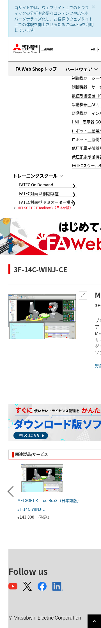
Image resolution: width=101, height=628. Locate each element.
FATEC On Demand (36, 184)
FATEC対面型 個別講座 (39, 193)
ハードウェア (78, 69)
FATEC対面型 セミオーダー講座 (46, 202)
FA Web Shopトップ (36, 68)
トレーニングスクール (35, 175)
